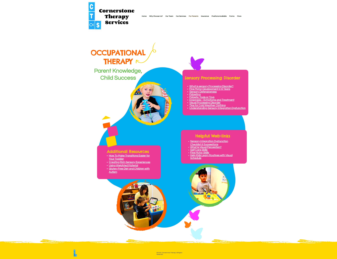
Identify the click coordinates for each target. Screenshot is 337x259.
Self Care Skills (198, 149)
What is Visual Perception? (206, 147)
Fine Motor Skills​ (199, 152)
